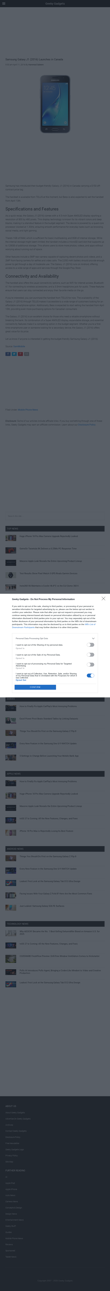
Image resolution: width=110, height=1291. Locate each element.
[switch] (90, 645)
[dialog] (55, 645)
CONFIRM (35, 687)
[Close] (104, 599)
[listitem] (55, 638)
